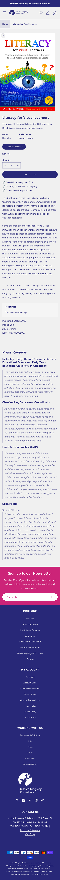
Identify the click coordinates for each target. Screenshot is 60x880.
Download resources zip (16, 312)
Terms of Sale (30, 694)
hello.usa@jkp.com (30, 830)
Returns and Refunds (30, 647)
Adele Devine (25, 134)
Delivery (30, 618)
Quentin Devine (26, 138)
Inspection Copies (30, 624)
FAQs (30, 752)
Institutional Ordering (30, 630)
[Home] (18, 13)
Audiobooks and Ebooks (30, 641)
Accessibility (30, 717)
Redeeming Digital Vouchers (30, 653)
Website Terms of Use (30, 700)
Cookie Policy (30, 711)
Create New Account (30, 688)
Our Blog (30, 834)
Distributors (30, 636)
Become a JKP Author (30, 735)
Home (5, 24)
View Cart (30, 677)
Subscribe (12, 597)
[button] (4, 12)
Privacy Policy (30, 706)
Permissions (30, 758)
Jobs (30, 741)
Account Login (30, 682)
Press (30, 747)
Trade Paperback (14, 146)
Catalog (30, 659)
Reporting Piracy (30, 764)
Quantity (6, 160)
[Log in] (48, 13)
